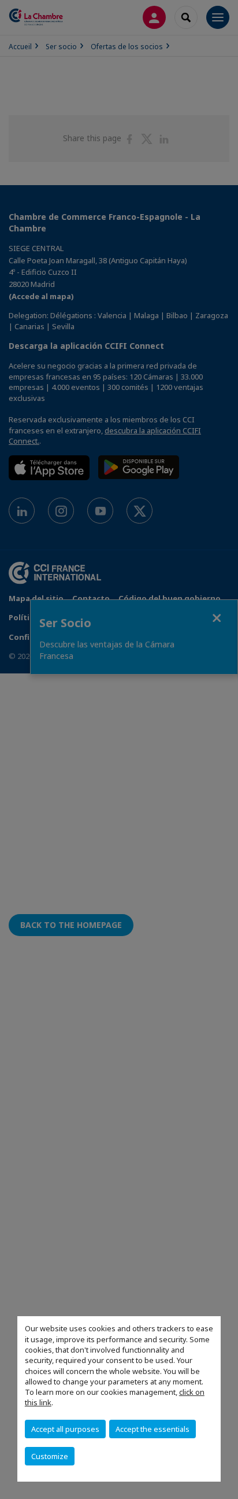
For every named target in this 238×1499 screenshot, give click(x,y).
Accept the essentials (152, 1429)
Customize (49, 1456)
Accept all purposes (65, 1429)
